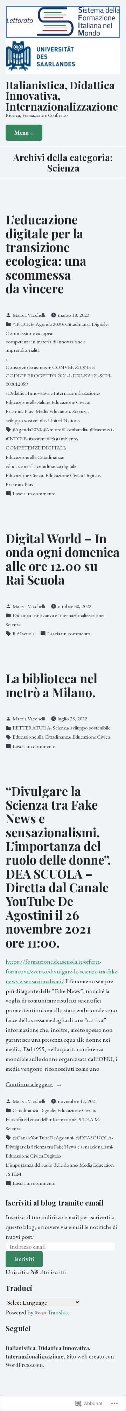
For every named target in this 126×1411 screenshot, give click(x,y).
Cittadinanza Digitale (86, 324)
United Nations (64, 420)
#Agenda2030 (27, 429)
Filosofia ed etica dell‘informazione (41, 1119)
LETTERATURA (31, 727)
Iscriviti (24, 1259)
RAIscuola (24, 633)
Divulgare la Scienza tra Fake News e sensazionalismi (59, 1146)
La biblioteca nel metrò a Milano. (51, 685)
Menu (28, 132)
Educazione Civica (70, 402)
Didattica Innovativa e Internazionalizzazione (53, 393)
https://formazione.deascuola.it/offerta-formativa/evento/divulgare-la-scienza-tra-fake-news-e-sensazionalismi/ (62, 971)
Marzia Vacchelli (29, 315)
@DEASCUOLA (94, 1137)
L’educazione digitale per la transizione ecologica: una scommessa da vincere (46, 253)
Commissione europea (29, 333)
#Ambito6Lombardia (65, 429)
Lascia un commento (34, 494)
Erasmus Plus (19, 411)
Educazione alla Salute (27, 402)
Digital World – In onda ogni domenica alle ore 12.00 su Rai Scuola (63, 559)
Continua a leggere (29, 1084)
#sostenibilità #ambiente (53, 438)
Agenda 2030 (49, 324)
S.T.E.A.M (89, 1119)
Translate (59, 1312)
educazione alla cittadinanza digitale (41, 466)
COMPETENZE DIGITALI (35, 447)
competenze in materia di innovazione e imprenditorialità (45, 346)
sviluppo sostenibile (26, 420)
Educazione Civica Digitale (73, 475)
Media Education (53, 411)
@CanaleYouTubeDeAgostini (43, 1137)
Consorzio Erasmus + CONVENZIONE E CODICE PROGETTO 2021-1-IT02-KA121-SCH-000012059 (59, 375)
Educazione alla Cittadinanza (34, 457)
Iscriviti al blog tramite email (55, 1202)
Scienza (80, 411)
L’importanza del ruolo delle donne (41, 1164)
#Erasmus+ (101, 429)
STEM (14, 1174)
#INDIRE (23, 324)
